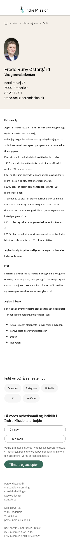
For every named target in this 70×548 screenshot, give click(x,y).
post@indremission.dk (17, 520)
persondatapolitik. (39, 455)
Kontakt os (10, 499)
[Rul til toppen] (62, 538)
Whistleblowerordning (16, 487)
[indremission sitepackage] (35, 9)
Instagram (31, 388)
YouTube (31, 398)
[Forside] (6, 23)
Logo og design (12, 495)
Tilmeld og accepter (23, 464)
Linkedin (49, 388)
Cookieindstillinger (15, 491)
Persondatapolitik (14, 483)
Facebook (13, 388)
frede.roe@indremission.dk (24, 97)
